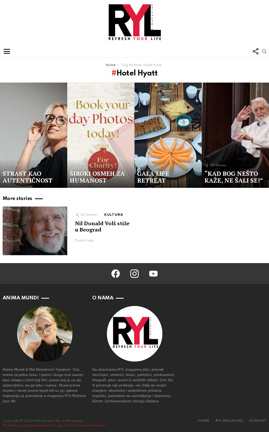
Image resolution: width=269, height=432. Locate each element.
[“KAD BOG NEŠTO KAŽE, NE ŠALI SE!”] (235, 135)
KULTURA (113, 215)
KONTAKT (257, 421)
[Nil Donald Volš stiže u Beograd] (35, 231)
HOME (203, 421)
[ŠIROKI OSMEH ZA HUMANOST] (100, 135)
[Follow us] (255, 51)
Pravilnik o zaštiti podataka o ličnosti (32, 425)
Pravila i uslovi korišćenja (84, 425)
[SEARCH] (264, 51)
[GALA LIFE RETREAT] (168, 135)
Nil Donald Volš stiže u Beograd (102, 226)
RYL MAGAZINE (229, 421)
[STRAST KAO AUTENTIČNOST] (33, 135)
